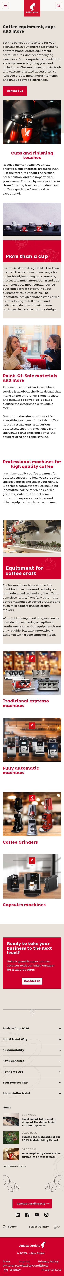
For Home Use (13, 1072)
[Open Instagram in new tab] (46, 1215)
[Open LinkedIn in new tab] (18, 1215)
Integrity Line (51, 1270)
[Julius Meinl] (32, 8)
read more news (14, 1166)
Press (6, 1261)
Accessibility (12, 1270)
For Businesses (13, 1061)
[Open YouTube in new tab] (37, 1215)
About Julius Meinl (16, 1093)
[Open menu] (5, 5)
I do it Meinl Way (15, 1039)
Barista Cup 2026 (16, 1028)
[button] (58, 5)
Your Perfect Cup (15, 1082)
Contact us (15, 91)
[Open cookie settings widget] (6, 1270)
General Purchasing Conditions (25, 1265)
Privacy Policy (48, 1261)
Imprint (24, 1261)
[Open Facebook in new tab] (27, 1215)
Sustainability (13, 1050)
